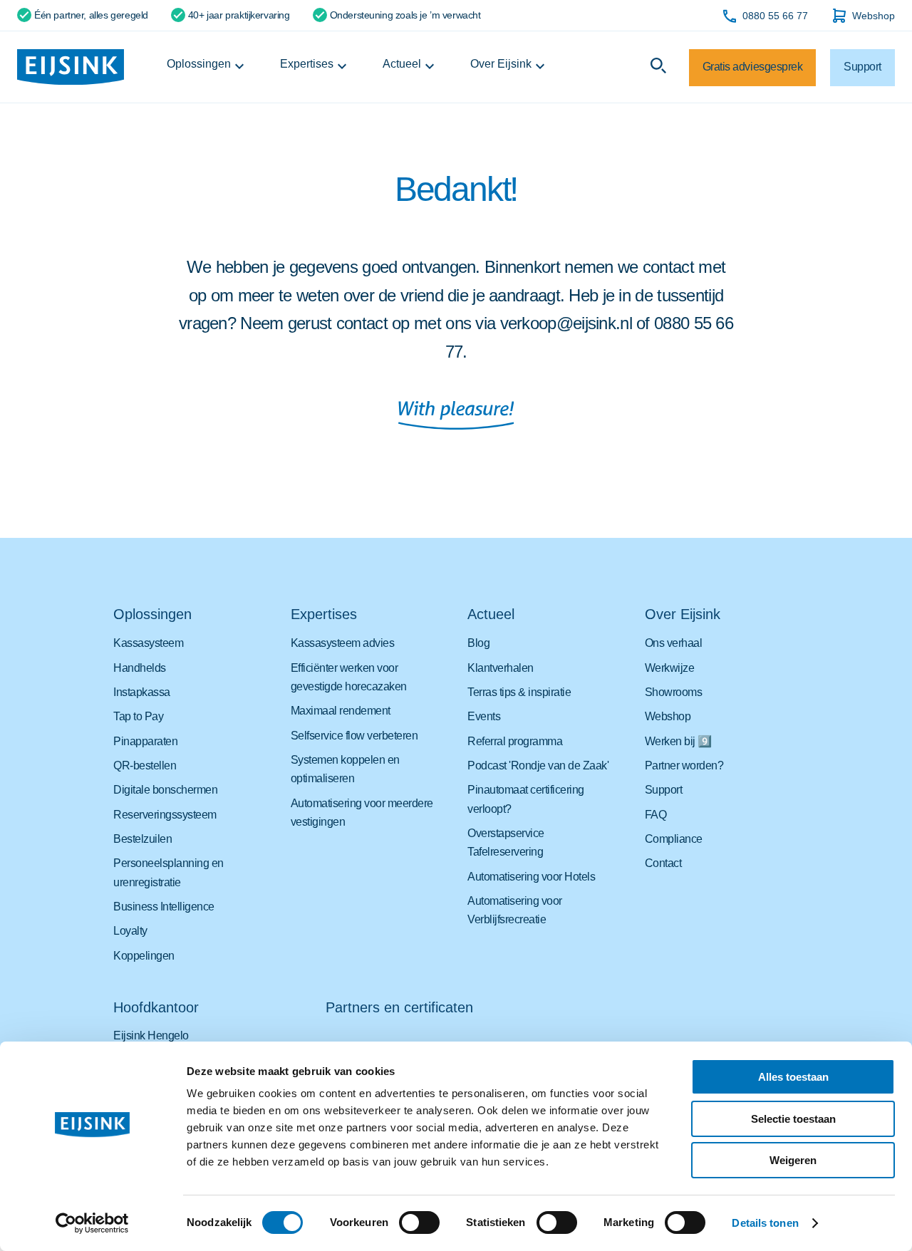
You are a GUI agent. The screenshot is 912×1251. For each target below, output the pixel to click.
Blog (478, 643)
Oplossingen (199, 64)
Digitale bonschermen (165, 790)
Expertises (306, 64)
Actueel (402, 64)
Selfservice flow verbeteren (354, 736)
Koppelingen (144, 956)
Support (664, 790)
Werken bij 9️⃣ (678, 741)
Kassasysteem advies (343, 643)
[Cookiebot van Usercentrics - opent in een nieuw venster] (92, 1223)
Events (483, 716)
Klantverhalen (500, 668)
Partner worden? (684, 765)
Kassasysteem (148, 643)
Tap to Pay (138, 716)
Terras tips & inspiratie (519, 692)
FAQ (656, 815)
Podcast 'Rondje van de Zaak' (537, 765)
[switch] (419, 1222)
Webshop (873, 15)
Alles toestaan (793, 1077)
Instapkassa (141, 692)
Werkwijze (670, 668)
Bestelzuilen (142, 839)
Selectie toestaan (793, 1119)
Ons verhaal (674, 643)
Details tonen (765, 1223)
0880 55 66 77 (775, 15)
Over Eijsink (501, 64)
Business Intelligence (163, 906)
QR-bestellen (144, 765)
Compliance (674, 839)
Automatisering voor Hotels (531, 877)
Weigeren (793, 1160)
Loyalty (130, 931)
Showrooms (674, 692)
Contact (663, 863)
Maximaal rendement (340, 711)
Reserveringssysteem (165, 815)
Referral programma (514, 741)
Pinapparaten (145, 741)
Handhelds (139, 668)
